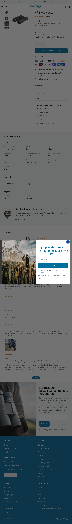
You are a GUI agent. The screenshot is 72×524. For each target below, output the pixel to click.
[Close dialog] (68, 241)
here (42, 272)
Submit (53, 265)
